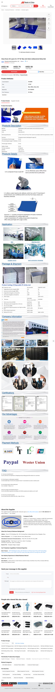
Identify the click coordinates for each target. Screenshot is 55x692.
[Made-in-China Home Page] (27, 2)
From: (7, 574)
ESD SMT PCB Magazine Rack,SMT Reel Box (7, 646)
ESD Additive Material (6, 664)
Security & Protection (9, 10)
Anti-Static (17, 10)
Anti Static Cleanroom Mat (38, 674)
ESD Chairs (43, 552)
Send (11, 592)
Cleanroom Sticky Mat (18, 677)
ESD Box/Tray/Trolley (33, 550)
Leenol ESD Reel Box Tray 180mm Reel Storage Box (5, 632)
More (2, 680)
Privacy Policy (48, 688)
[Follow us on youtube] (50, 683)
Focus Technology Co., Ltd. (18, 688)
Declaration (42, 688)
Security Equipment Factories (8, 671)
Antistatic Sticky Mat (6, 677)
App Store (5, 683)
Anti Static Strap (27, 674)
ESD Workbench (24, 550)
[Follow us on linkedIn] (39, 685)
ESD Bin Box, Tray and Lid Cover (34, 646)
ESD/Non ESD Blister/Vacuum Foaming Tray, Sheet (47, 646)
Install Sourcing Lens (7, 685)
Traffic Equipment (6, 674)
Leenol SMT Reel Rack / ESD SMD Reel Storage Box (5, 614)
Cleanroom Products (6, 552)
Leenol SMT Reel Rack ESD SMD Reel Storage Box (16, 632)
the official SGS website (33, 511)
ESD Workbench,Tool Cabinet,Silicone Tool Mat (47, 648)
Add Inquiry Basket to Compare (27, 52)
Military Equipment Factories (23, 671)
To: (8, 577)
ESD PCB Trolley (20, 552)
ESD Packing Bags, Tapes (33, 650)
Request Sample (23, 74)
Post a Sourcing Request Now (39, 592)
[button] (2, 2)
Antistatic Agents (25, 10)
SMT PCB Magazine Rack (14, 550)
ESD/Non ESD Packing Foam (46, 650)
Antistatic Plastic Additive (19, 664)
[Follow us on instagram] (48, 683)
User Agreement (35, 688)
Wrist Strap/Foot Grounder (20, 650)
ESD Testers (14, 552)
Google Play (13, 683)
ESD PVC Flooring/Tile (35, 552)
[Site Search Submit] (36, 6)
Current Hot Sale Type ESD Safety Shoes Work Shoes (48, 632)
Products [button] (13, 6)
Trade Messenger (22, 683)
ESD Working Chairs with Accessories (22, 648)
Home (2, 10)
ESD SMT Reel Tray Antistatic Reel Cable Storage (16, 614)
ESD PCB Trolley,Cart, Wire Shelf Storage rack (21, 646)
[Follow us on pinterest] (52, 683)
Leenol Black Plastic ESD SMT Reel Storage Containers (38, 614)
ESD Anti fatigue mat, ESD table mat (35, 648)
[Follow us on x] (46, 683)
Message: (7, 581)
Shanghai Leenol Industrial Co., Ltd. (12, 61)
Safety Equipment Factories (38, 671)
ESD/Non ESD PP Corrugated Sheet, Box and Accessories (13, 648)
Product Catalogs (20, 643)
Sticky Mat (27, 552)
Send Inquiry (14, 71)
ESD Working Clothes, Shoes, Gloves (8, 650)
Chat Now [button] (41, 71)
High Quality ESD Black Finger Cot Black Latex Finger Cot (27, 632)
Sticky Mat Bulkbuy (30, 677)
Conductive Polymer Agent (33, 664)
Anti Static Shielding (17, 674)
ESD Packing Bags (42, 550)
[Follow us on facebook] (44, 683)
